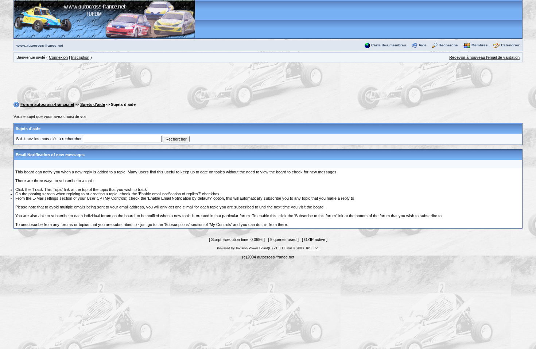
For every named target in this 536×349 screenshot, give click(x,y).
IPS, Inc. (312, 248)
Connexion (58, 57)
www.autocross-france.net (39, 45)
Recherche (448, 45)
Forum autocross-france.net (47, 104)
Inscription (80, 57)
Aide (423, 45)
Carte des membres (388, 45)
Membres (479, 45)
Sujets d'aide (92, 104)
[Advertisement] (268, 83)
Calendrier (510, 45)
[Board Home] (104, 19)
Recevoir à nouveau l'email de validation (484, 57)
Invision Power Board (252, 248)
